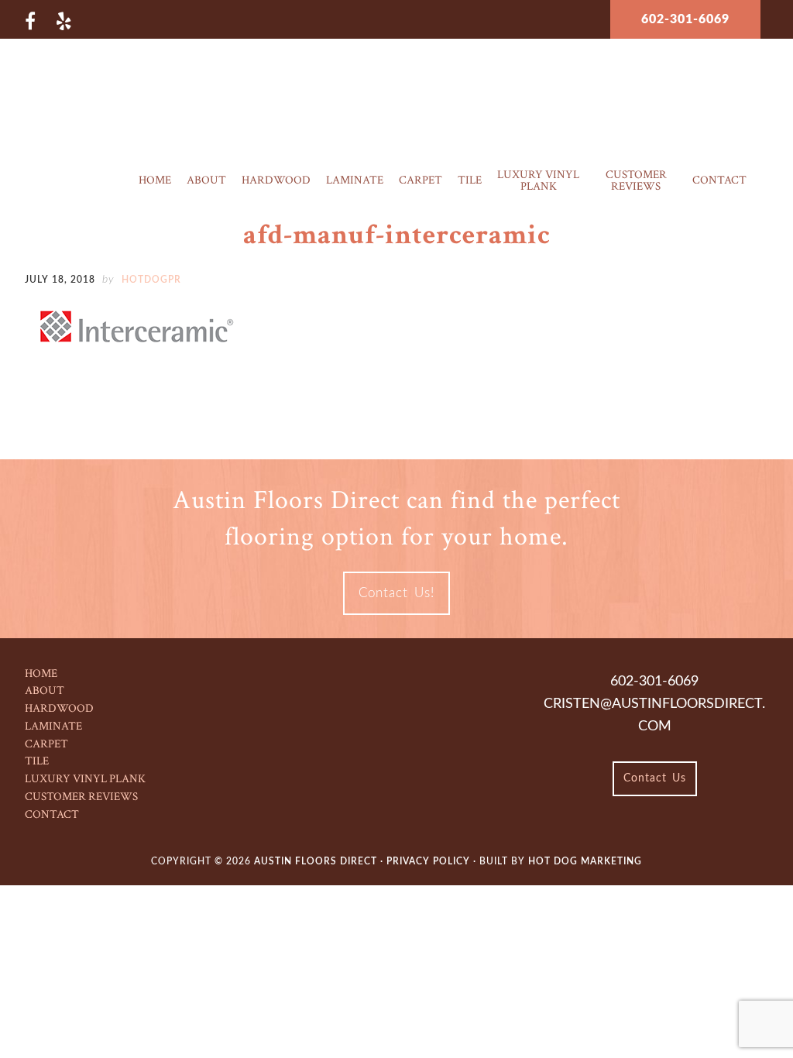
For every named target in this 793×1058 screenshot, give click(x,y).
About (44, 690)
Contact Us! (396, 592)
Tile (37, 761)
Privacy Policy (429, 861)
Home (41, 673)
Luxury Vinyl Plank (85, 778)
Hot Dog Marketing (585, 861)
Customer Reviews (81, 796)
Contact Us (654, 778)
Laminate (53, 726)
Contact (52, 814)
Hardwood (59, 708)
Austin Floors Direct (397, 88)
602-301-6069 (685, 19)
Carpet (46, 744)
